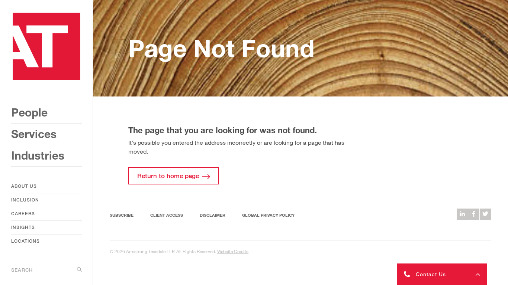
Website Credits (232, 251)
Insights (23, 227)
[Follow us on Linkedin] (462, 214)
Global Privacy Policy (268, 215)
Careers (23, 213)
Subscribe (122, 215)
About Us (24, 186)
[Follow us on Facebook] (473, 214)
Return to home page (168, 176)
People (29, 112)
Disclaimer (212, 215)
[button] (442, 274)
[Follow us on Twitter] (485, 214)
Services (34, 134)
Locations (25, 241)
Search (22, 270)
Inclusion (25, 200)
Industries (37, 155)
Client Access (166, 215)
